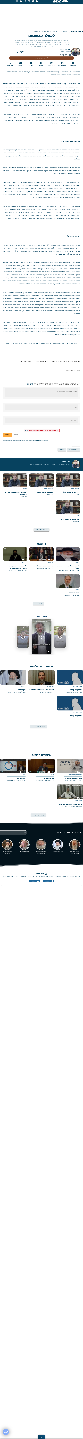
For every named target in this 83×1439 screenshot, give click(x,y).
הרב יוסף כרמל (75, 595)
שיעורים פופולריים (41, 666)
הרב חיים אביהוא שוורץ (76, 806)
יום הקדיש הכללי (74, 489)
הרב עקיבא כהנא (77, 692)
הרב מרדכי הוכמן (49, 692)
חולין (52, 775)
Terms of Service (41, 440)
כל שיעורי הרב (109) (41, 530)
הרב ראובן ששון (22, 570)
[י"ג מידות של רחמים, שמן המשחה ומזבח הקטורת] (15, 560)
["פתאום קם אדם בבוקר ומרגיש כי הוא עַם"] (15, 486)
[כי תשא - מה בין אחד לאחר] (41, 559)
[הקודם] (14, 637)
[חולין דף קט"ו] (41, 771)
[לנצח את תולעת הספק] (41, 485)
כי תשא (62, 450)
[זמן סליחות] (13, 683)
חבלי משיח (50, 686)
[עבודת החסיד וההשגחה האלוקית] (70, 797)
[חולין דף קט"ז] (13, 771)
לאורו (25, 489)
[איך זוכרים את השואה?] (68, 485)
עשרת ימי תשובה (48, 489)
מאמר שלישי (78, 801)
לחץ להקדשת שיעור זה (41, 58)
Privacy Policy (31, 440)
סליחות (23, 686)
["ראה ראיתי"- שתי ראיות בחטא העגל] (68, 560)
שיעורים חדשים (41, 755)
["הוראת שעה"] (68, 586)
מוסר (77, 516)
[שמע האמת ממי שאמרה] (70, 771)
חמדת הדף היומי (77, 686)
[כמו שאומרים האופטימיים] (68, 512)
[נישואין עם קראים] (70, 683)
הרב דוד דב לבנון (74, 570)
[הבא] (69, 637)
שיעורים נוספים (73, 450)
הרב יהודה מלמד (77, 781)
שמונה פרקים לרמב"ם (75, 775)
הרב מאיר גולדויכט (48, 568)
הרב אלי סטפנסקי (49, 781)
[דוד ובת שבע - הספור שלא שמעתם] (41, 683)
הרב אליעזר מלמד (20, 692)
